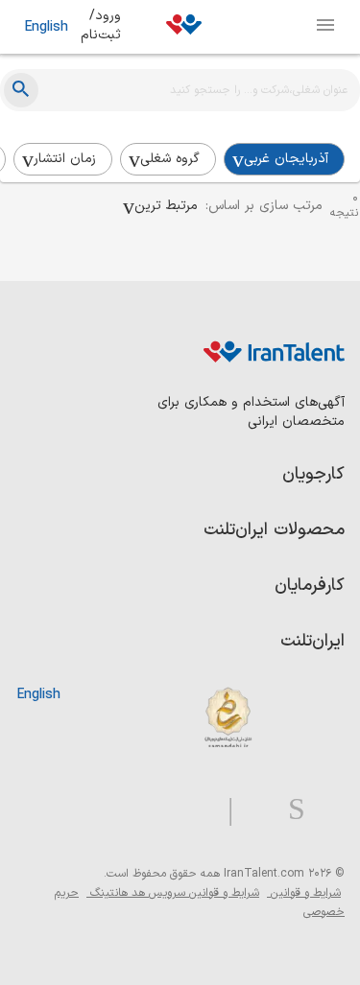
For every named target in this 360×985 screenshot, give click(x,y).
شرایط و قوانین (304, 893)
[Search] (21, 90)
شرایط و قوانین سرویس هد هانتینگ (172, 893)
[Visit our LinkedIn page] (325, 810)
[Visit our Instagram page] (289, 810)
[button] (160, 206)
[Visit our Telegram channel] (222, 810)
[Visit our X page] (253, 810)
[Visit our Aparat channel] (192, 810)
